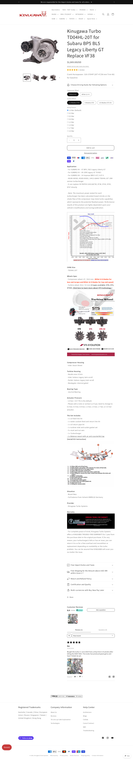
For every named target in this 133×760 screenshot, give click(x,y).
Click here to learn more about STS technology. (92, 288)
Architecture (87, 712)
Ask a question (101, 610)
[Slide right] (59, 78)
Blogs (85, 716)
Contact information (97, 755)
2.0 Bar (71, 131)
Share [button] (71, 597)
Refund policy (54, 755)
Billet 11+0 (85, 94)
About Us (54, 712)
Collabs (85, 719)
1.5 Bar (71, 125)
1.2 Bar (71, 122)
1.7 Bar (71, 128)
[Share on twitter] (113, 677)
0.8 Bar (71, 119)
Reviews (53, 716)
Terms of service (74, 755)
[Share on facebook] (109, 677)
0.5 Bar (71, 116)
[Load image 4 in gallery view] (53, 77)
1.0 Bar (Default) (75, 110)
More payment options (90, 153)
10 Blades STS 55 (105, 103)
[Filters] (69, 636)
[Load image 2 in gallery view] (35, 77)
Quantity (70, 136)
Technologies (55, 723)
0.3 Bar (71, 113)
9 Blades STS (89, 103)
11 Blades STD (74, 103)
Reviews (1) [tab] (79, 630)
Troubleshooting (88, 730)
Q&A (84, 727)
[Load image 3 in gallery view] (44, 77)
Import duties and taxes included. (78, 66)
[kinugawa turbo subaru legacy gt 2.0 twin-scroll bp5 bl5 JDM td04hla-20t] (91, 261)
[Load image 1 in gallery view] (27, 77)
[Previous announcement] (19, 2)
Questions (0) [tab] (103, 630)
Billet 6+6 (72, 94)
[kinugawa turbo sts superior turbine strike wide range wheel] (91, 356)
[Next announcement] (114, 2)
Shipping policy (85, 755)
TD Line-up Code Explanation (61, 719)
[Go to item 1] (73, 619)
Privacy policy (64, 755)
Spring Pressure (71, 107)
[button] (69, 10)
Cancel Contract (88, 723)
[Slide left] (20, 78)
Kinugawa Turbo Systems (41, 755)
